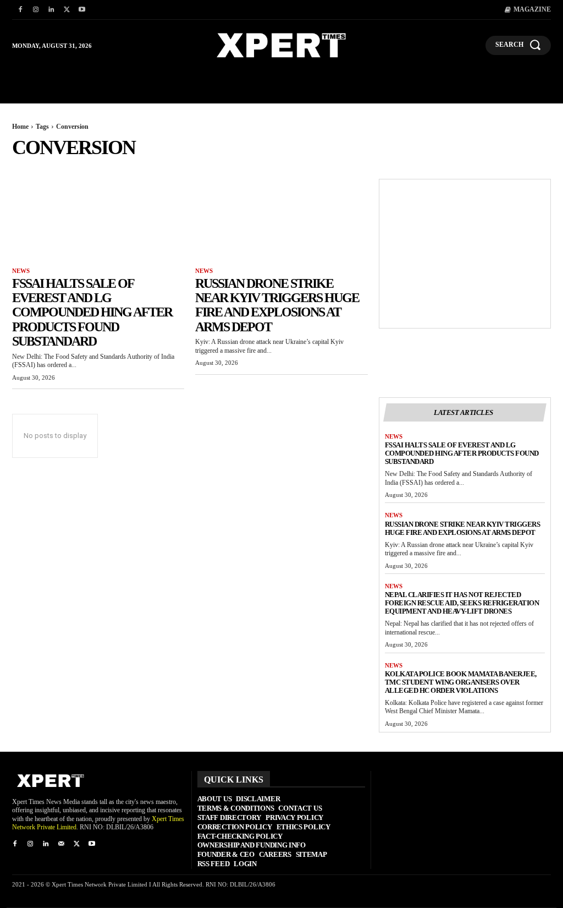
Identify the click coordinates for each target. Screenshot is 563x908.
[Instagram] (36, 10)
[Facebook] (20, 10)
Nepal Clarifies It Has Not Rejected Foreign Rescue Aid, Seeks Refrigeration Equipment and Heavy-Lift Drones (462, 602)
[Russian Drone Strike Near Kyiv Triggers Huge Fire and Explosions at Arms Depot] (281, 222)
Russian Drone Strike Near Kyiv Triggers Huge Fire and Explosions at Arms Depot (277, 305)
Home (20, 126)
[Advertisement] (465, 253)
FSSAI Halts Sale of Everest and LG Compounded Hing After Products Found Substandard (92, 312)
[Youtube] (82, 10)
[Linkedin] (51, 10)
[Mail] (61, 844)
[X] (66, 10)
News (21, 270)
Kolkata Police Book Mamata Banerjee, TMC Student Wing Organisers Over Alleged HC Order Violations (461, 682)
